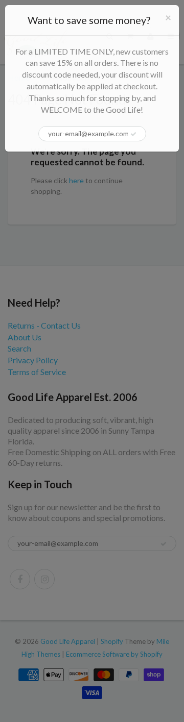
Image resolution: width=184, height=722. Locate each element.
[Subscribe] (133, 134)
